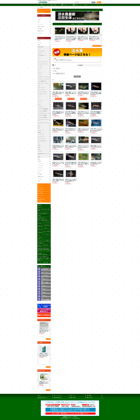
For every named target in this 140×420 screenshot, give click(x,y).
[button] (53, 5)
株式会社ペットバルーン (67, 416)
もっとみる (47, 367)
